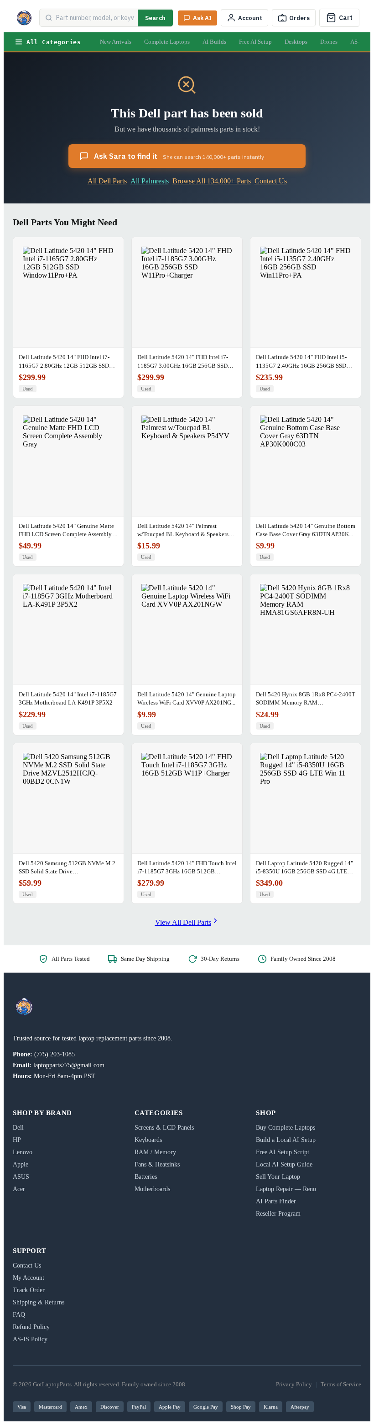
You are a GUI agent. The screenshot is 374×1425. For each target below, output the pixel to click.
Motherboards (152, 1189)
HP (17, 1139)
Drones (329, 41)
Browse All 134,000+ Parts (211, 181)
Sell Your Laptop (278, 1176)
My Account (28, 1277)
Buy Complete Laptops (285, 1127)
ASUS (21, 1176)
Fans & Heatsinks (157, 1164)
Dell (18, 1127)
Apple (20, 1164)
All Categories (53, 42)
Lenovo (22, 1152)
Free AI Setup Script (282, 1152)
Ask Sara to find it (179, 156)
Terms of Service (341, 1384)
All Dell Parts (107, 181)
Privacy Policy (294, 1384)
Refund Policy (31, 1327)
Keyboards (148, 1139)
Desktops (296, 41)
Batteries (146, 1176)
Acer (19, 1189)
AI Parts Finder (276, 1201)
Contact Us (271, 181)
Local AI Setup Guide (284, 1164)
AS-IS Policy (30, 1339)
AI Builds (214, 41)
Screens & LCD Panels (164, 1127)
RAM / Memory (155, 1152)
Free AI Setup (255, 41)
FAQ (19, 1314)
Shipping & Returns (38, 1302)
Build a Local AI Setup (286, 1139)
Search (155, 18)
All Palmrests (149, 181)
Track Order (29, 1290)
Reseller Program (278, 1213)
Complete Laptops (167, 41)
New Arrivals (115, 41)
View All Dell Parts (183, 922)
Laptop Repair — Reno (286, 1189)
